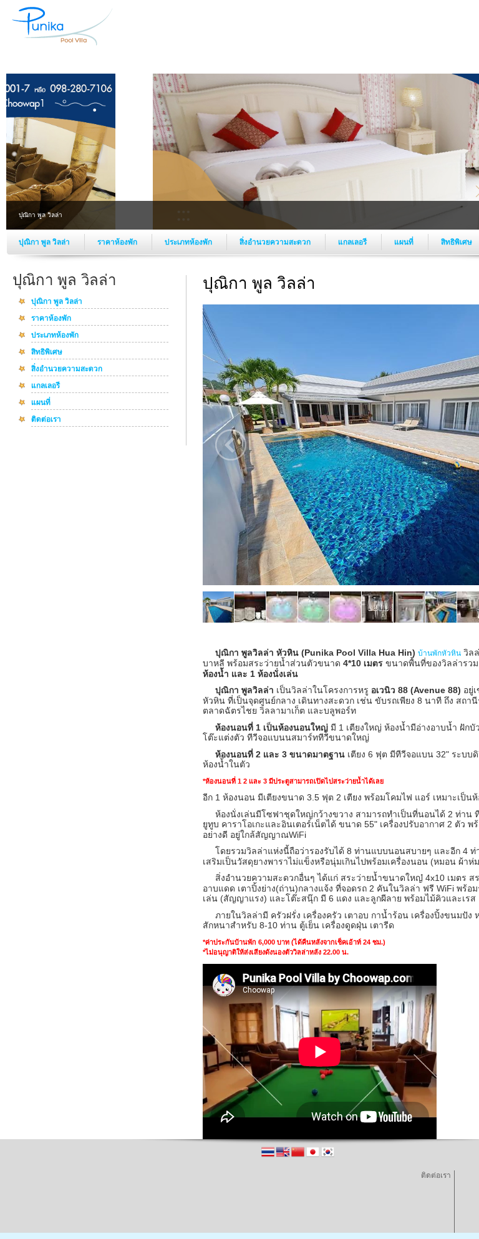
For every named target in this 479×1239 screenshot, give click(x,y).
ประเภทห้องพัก (189, 242)
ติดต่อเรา (46, 420)
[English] (283, 1156)
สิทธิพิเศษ (46, 352)
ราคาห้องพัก (118, 242)
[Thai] (268, 1156)
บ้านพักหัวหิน (439, 653)
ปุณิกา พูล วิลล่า (45, 242)
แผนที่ (404, 242)
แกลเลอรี (353, 242)
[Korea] (327, 1156)
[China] (298, 1156)
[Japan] (313, 1156)
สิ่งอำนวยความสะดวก (276, 242)
